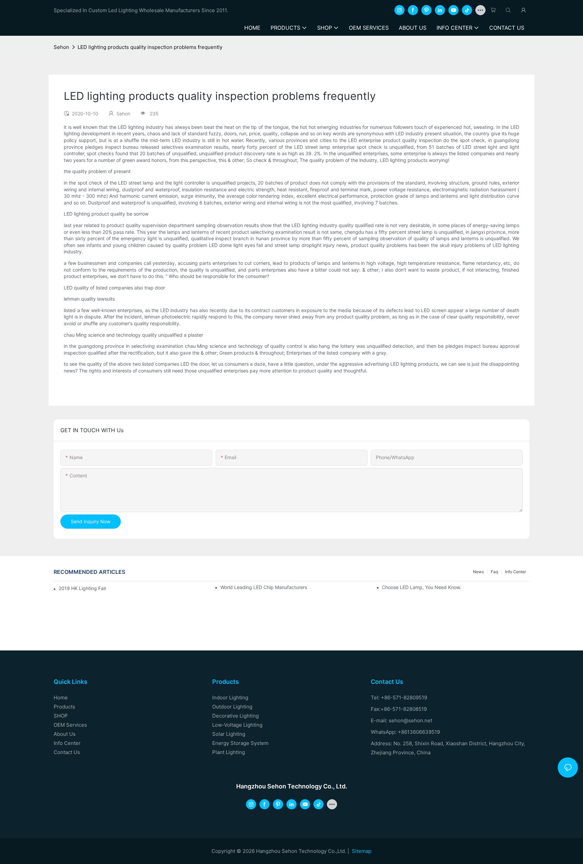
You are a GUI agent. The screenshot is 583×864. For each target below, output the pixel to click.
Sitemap (361, 851)
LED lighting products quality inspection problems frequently (150, 47)
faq (494, 571)
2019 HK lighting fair (82, 588)
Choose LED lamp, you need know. (421, 587)
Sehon (61, 47)
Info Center (515, 571)
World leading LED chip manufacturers (263, 587)
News (478, 571)
